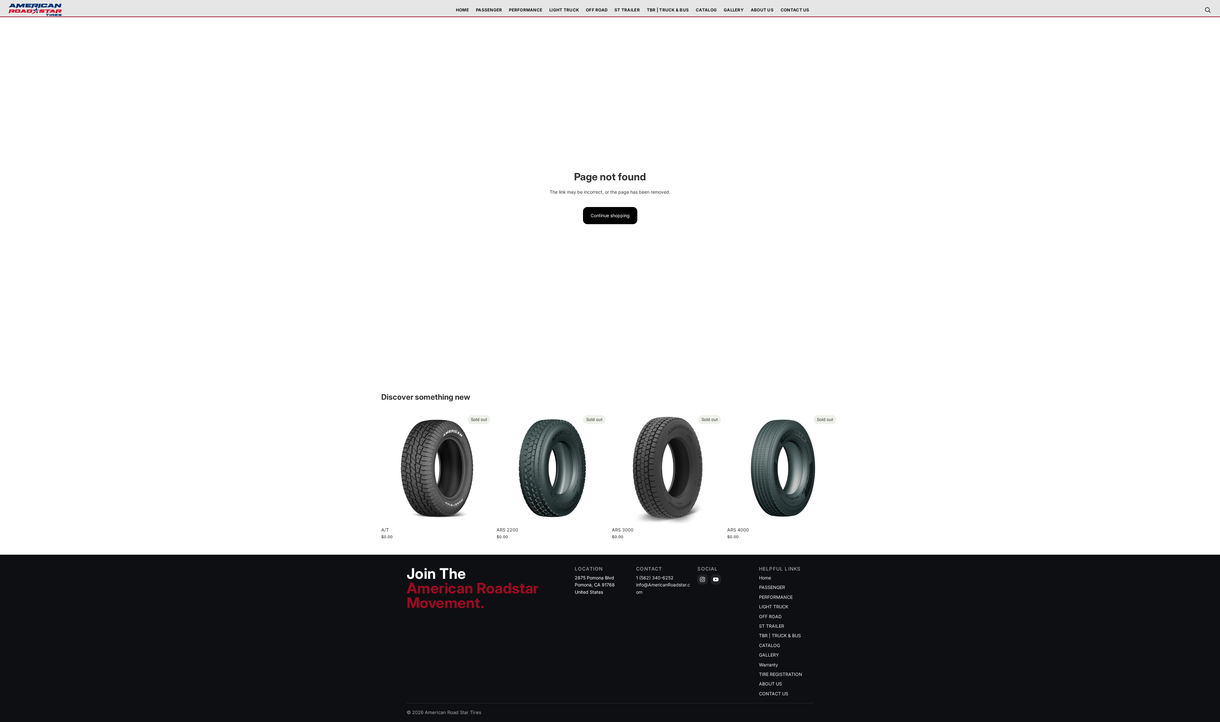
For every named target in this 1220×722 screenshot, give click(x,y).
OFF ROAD (770, 616)
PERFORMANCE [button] (525, 9)
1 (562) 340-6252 (655, 577)
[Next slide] (483, 468)
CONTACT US (795, 9)
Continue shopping (610, 215)
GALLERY (734, 9)
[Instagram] (702, 579)
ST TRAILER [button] (627, 9)
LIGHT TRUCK (773, 606)
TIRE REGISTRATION (780, 674)
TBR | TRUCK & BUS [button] (668, 9)
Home (462, 9)
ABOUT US (762, 9)
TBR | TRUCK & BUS (780, 635)
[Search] (1207, 10)
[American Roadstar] (35, 10)
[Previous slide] (390, 468)
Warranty (768, 664)
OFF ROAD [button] (596, 9)
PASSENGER (772, 587)
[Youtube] (716, 579)
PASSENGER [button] (489, 9)
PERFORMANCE (776, 597)
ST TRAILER (771, 626)
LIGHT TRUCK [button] (564, 9)
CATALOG (706, 9)
